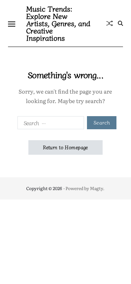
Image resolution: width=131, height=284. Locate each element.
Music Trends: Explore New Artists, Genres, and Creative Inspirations (58, 23)
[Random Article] (109, 23)
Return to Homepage (65, 147)
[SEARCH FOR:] (49, 124)
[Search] (120, 23)
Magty (96, 188)
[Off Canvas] (11, 24)
